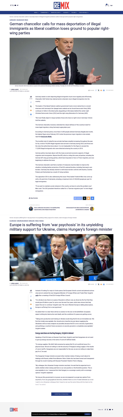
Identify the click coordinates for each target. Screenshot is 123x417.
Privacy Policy (53, 414)
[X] (13, 5)
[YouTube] (15, 5)
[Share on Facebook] (96, 90)
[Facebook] (11, 5)
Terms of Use (63, 414)
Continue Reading (61, 394)
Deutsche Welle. (46, 136)
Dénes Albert (15, 89)
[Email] (101, 90)
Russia (41, 220)
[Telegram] (17, 5)
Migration (20, 19)
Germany (13, 19)
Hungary (32, 220)
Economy (13, 220)
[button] (87, 414)
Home (11, 16)
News (26, 19)
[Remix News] (61, 5)
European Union (22, 220)
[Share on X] (98, 90)
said (36, 295)
